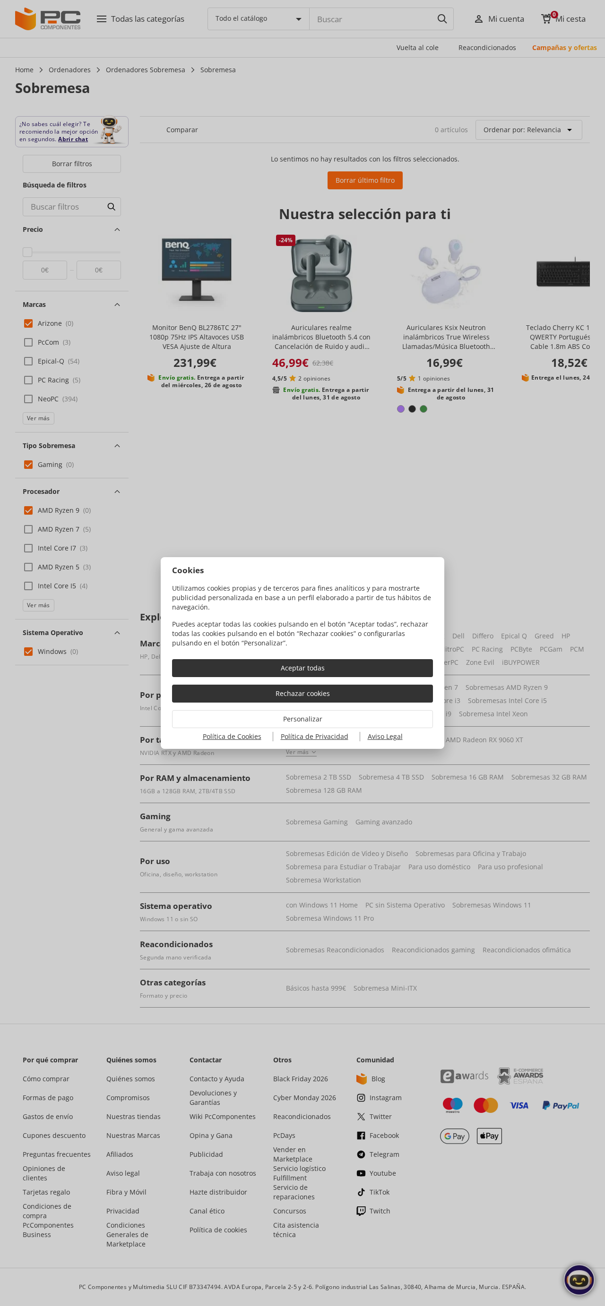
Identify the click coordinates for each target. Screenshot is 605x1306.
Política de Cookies (232, 736)
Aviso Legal (385, 736)
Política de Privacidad (314, 736)
